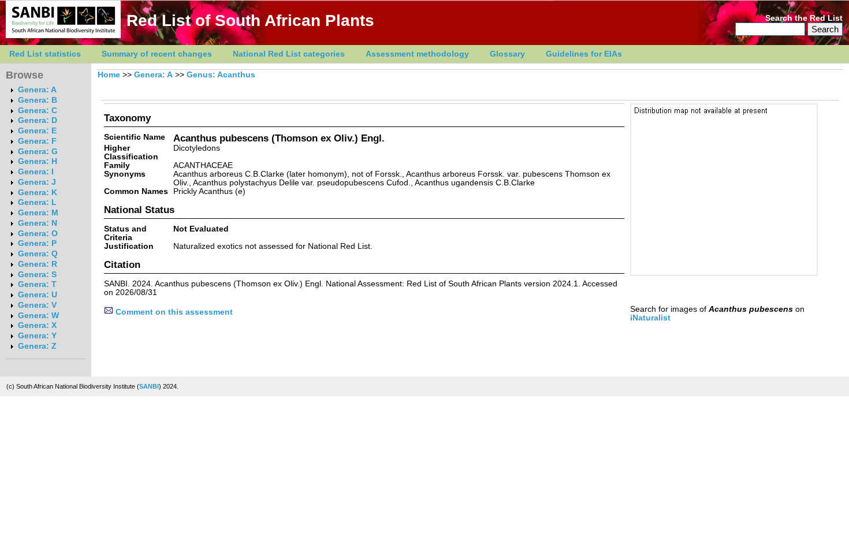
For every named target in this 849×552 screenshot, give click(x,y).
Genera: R (37, 264)
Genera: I (36, 171)
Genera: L (37, 202)
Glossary (507, 54)
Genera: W (38, 315)
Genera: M (38, 212)
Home (109, 74)
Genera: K (37, 192)
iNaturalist (650, 318)
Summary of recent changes (157, 54)
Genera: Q (38, 253)
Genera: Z (37, 346)
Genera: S (37, 274)
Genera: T (37, 284)
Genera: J (37, 182)
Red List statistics (45, 54)
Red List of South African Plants (250, 20)
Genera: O (38, 233)
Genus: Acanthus (221, 74)
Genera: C (37, 110)
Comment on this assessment (173, 312)
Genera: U (37, 294)
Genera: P (37, 243)
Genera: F (37, 141)
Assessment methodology (417, 54)
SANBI (149, 386)
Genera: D (37, 120)
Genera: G (38, 151)
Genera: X (37, 325)
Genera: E (37, 130)
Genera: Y (37, 335)
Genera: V (37, 305)
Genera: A (37, 89)
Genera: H (37, 161)
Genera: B (37, 100)
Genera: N (37, 223)
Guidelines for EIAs (584, 54)
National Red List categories (289, 54)
